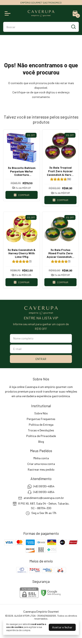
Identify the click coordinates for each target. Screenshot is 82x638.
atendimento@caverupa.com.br (44, 498)
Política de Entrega (41, 424)
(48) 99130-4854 (43, 486)
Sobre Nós (41, 413)
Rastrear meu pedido (41, 469)
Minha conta (41, 458)
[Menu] (8, 13)
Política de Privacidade (41, 436)
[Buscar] (73, 27)
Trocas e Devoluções (41, 430)
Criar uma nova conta (41, 464)
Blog (41, 441)
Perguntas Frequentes (41, 419)
